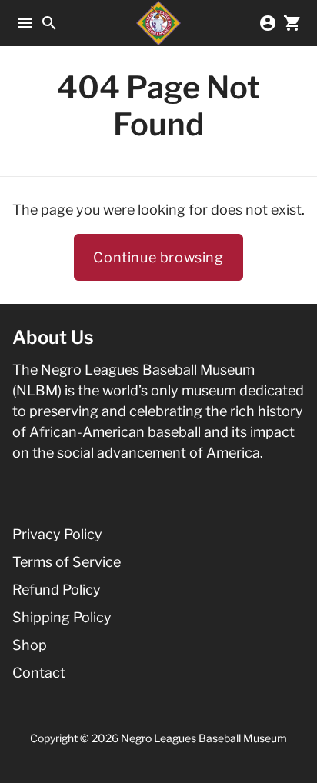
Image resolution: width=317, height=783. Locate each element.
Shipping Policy (62, 617)
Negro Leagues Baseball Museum (204, 738)
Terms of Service (66, 562)
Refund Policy (56, 589)
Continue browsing (158, 257)
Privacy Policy (57, 534)
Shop (29, 645)
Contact (38, 673)
